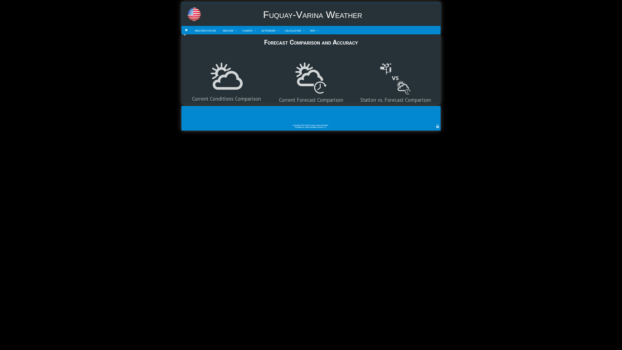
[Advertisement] (311, 115)
